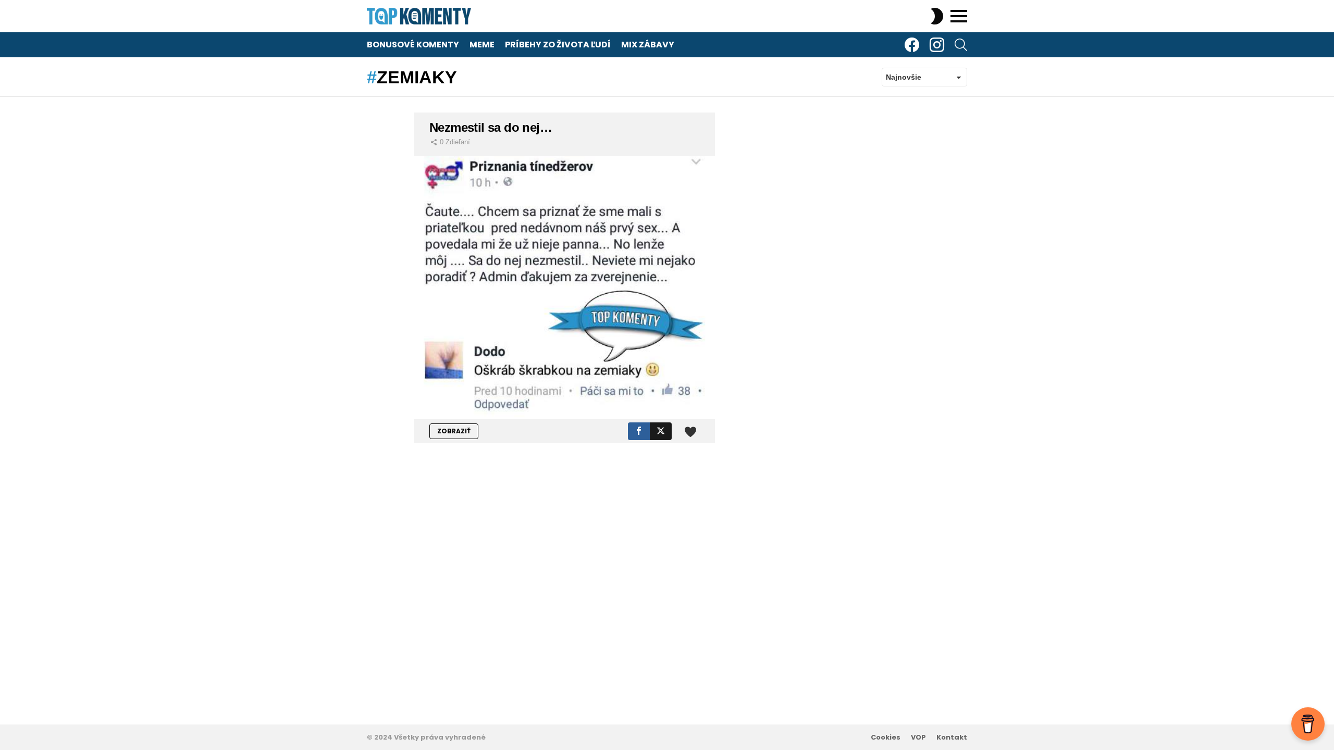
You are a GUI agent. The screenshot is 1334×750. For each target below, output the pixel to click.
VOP (918, 737)
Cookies (885, 737)
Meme (482, 45)
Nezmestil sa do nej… (490, 127)
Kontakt (951, 737)
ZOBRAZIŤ (454, 431)
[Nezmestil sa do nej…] (564, 287)
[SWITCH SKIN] (937, 16)
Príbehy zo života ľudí (558, 45)
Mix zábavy (647, 45)
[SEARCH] (961, 44)
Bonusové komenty (413, 45)
